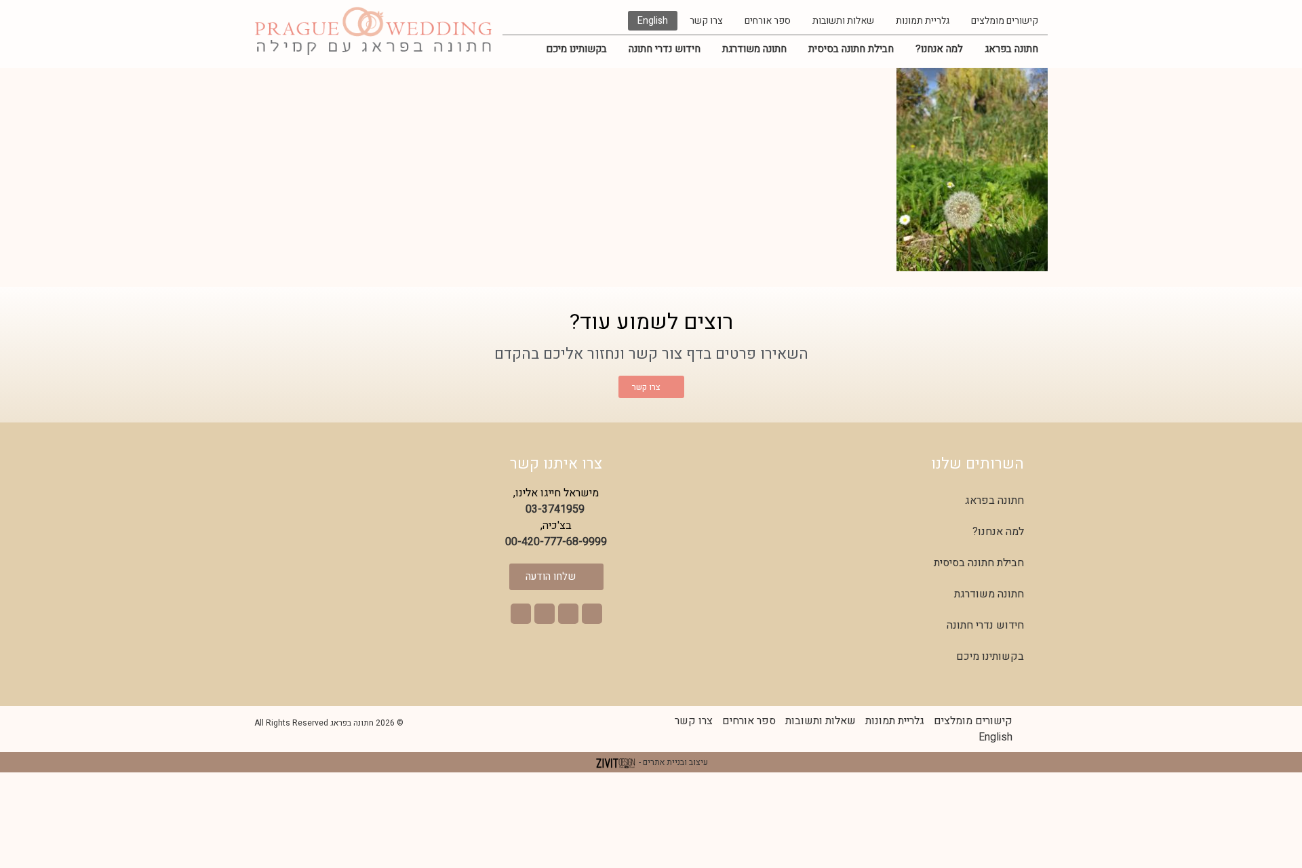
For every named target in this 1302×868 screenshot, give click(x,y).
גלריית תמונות (922, 21)
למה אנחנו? (939, 48)
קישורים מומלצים (1004, 21)
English (652, 21)
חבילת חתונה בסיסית (851, 48)
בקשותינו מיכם (576, 48)
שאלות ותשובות (843, 21)
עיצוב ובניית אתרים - (672, 762)
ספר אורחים (768, 21)
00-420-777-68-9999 (556, 542)
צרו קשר (706, 21)
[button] (592, 614)
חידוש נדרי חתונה (665, 48)
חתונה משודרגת (754, 48)
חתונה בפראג (1011, 48)
